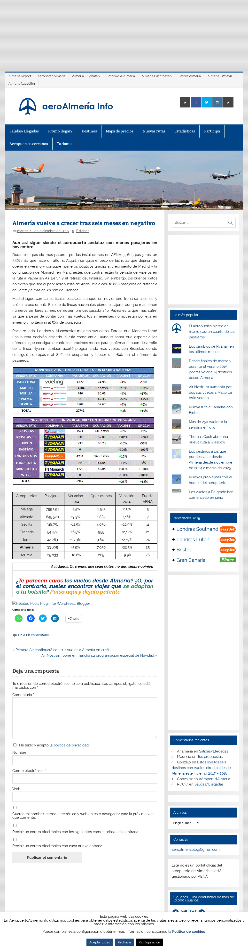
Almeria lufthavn (220, 76)
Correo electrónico (29, 771)
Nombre (20, 752)
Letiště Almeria (189, 76)
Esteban (82, 231)
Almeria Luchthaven (157, 76)
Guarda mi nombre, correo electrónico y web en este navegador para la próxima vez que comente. (82, 815)
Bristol (184, 550)
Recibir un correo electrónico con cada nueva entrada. (57, 846)
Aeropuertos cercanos (28, 143)
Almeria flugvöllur (21, 83)
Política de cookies (188, 931)
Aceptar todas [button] (99, 942)
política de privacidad (71, 745)
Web (16, 789)
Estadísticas (184, 131)
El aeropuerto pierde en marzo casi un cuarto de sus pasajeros (212, 331)
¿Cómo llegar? (60, 131)
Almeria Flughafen (86, 76)
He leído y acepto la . (53, 745)
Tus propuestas (210, 756)
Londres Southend (197, 529)
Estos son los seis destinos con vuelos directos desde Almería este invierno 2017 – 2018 (201, 768)
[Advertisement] (124, 34)
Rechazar (124, 942)
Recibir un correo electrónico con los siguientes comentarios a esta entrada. (75, 832)
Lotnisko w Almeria (121, 76)
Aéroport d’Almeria (51, 76)
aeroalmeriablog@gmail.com (196, 849)
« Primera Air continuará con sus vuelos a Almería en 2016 (60, 650)
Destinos (89, 131)
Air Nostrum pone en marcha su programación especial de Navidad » (99, 655)
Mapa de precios (119, 131)
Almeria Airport (19, 76)
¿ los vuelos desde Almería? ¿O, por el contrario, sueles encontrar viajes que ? (84, 586)
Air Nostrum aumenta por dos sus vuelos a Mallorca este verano (210, 392)
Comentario (23, 695)
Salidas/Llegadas (24, 131)
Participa (212, 131)
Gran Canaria (191, 560)
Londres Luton (193, 539)
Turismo (64, 143)
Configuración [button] (149, 942)
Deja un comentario (33, 635)
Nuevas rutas (154, 131)
